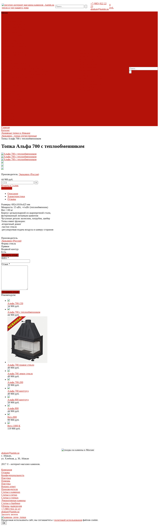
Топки (5, 18)
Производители (85, 56)
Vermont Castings (10, 85)
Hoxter (5, 43)
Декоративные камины (89, 64)
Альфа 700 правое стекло (20, 365)
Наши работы (36, 68)
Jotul (20, 77)
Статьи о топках (85, 61)
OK (3, 523)
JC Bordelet (14, 102)
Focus (4, 102)
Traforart (6, 105)
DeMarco (6, 96)
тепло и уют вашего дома (15, 7)
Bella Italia (13, 63)
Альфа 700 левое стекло (20, 373)
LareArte (15, 66)
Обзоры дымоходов (87, 70)
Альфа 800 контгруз (18, 399)
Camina (22, 63)
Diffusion (15, 40)
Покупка (81, 53)
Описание (12, 193)
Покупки (6, 478)
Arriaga (5, 94)
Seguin (13, 52)
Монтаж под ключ (38, 66)
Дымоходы (17, 26)
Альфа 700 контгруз (18, 391)
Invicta (12, 43)
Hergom (6, 77)
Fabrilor (24, 40)
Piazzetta (22, 46)
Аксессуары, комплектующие (15, 31)
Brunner (6, 40)
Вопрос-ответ (94, 53)
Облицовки (15, 18)
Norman (6, 110)
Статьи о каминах (10, 492)
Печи (24, 18)
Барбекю (6, 26)
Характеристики (16, 196)
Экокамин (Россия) (29, 174)
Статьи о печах (95, 59)
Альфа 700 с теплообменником (23, 312)
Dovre (11, 74)
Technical (15, 54)
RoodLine (16, 49)
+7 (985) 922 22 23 (10, 509)
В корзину (6, 188)
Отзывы (11, 199)
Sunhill (23, 68)
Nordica (17, 80)
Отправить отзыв (10, 292)
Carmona (15, 96)
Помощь (5, 481)
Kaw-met (20, 43)
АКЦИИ (6, 35)
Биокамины (8, 29)
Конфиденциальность (12, 475)
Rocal (23, 102)
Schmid (5, 52)
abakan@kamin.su (100, 9)
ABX (4, 63)
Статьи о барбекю (86, 67)
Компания (6, 469)
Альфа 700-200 (15, 382)
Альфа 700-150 (15, 303)
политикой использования (68, 520)
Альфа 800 (13, 408)
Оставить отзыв (9, 255)
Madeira (6, 68)
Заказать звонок (9, 514)
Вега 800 (12, 417)
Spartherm (22, 52)
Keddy (9, 80)
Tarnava (5, 54)
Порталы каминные (12, 21)
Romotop (6, 49)
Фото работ (17, 35)
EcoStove (19, 74)
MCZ (14, 46)
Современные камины (13, 24)
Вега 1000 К (13, 425)
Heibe (4, 124)
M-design (6, 46)
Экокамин (7, 57)
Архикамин (16, 94)
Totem (23, 54)
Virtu (13, 105)
